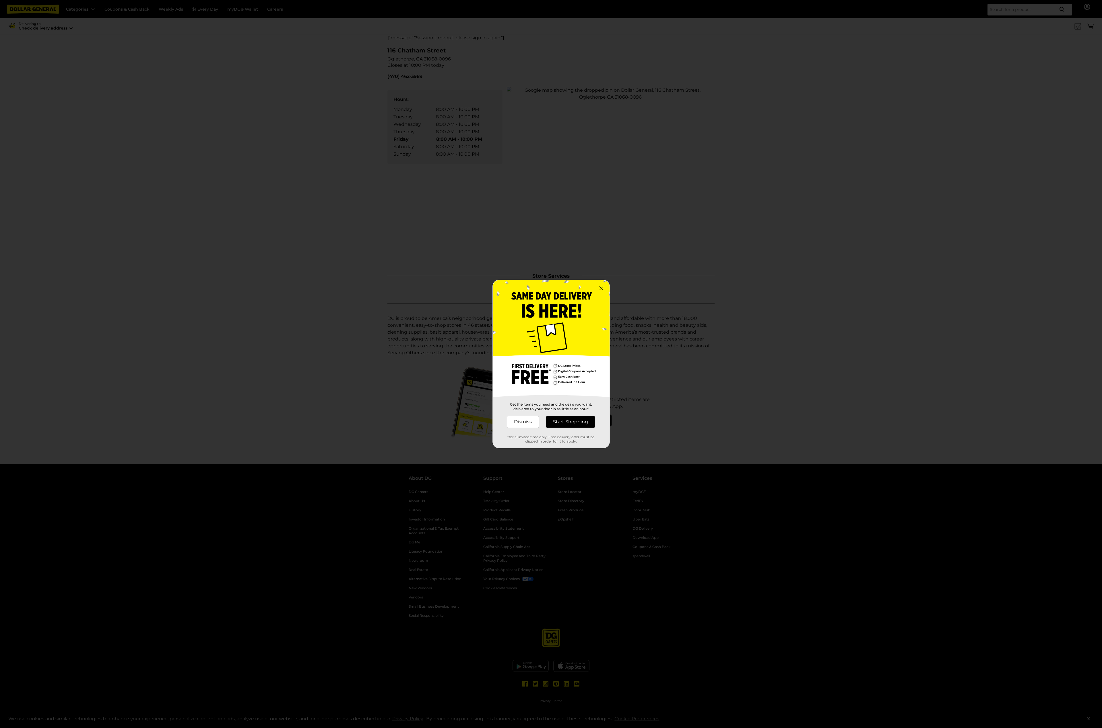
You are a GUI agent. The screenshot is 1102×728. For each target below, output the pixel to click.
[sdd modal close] (601, 288)
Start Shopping (570, 421)
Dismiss (523, 421)
